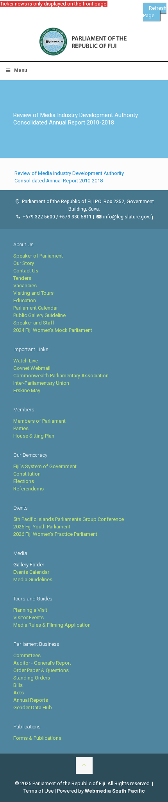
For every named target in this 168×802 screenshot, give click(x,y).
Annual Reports (30, 700)
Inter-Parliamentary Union (41, 383)
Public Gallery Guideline (39, 315)
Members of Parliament (39, 421)
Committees (27, 655)
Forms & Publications (37, 738)
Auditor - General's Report (42, 663)
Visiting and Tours (33, 293)
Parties (21, 428)
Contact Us (25, 271)
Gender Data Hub (32, 707)
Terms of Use (38, 791)
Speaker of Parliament (38, 256)
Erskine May (26, 390)
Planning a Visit (30, 610)
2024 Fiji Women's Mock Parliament (52, 330)
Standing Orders (31, 678)
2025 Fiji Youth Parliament (41, 527)
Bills (18, 685)
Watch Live (25, 361)
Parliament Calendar (35, 308)
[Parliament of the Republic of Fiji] (84, 42)
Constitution (27, 474)
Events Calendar (31, 572)
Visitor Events (28, 617)
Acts (18, 693)
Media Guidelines (32, 579)
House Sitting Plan (33, 436)
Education (24, 300)
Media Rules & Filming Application (52, 625)
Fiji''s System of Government (45, 466)
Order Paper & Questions (41, 670)
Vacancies (25, 285)
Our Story (23, 263)
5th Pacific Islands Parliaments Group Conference (68, 519)
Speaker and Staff (33, 323)
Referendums (28, 489)
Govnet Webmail (31, 368)
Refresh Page (154, 11)
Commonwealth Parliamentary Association (61, 375)
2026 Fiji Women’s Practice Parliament (55, 534)
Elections (23, 481)
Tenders (22, 278)
